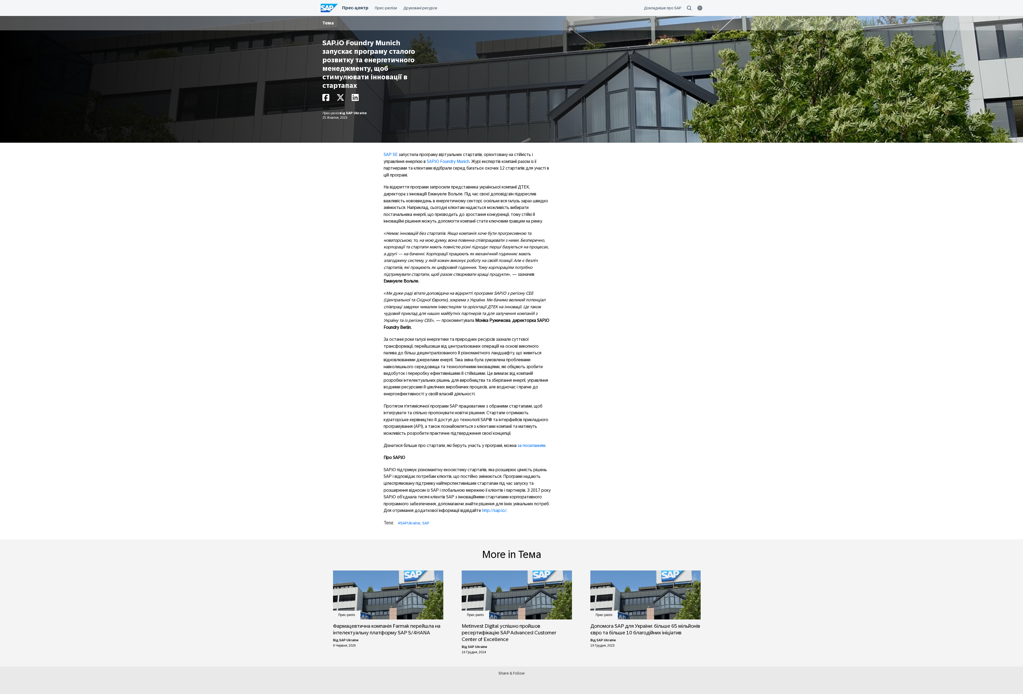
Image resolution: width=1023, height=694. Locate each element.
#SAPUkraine (409, 523)
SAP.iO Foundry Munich (448, 161)
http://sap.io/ (493, 510)
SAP (425, 523)
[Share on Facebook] (325, 99)
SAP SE (391, 154)
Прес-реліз (330, 113)
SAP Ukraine (356, 113)
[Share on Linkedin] (355, 99)
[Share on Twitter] (340, 99)
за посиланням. (532, 445)
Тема (328, 23)
